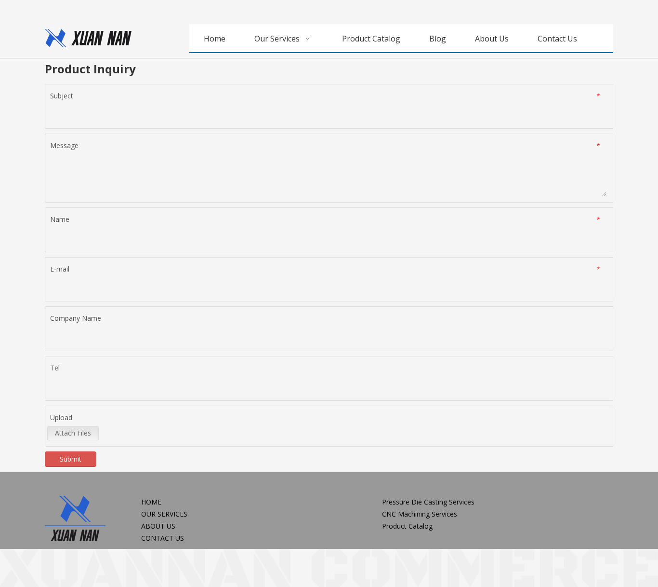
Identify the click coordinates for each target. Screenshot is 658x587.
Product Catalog (407, 526)
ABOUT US (158, 526)
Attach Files (73, 432)
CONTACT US (162, 538)
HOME (151, 501)
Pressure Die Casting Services (428, 501)
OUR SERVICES (164, 514)
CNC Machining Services (419, 514)
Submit (70, 459)
